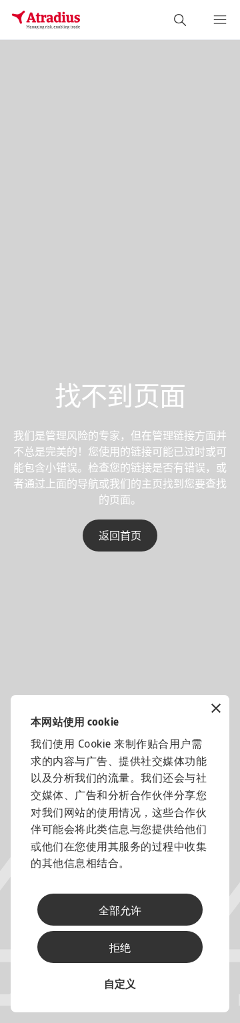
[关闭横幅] (216, 710)
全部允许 (120, 911)
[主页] (46, 20)
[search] (180, 20)
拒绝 (120, 949)
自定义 (120, 985)
